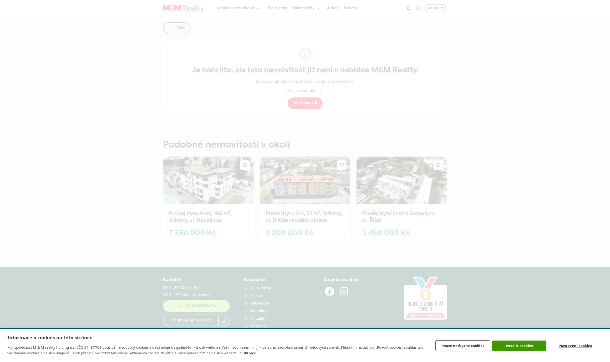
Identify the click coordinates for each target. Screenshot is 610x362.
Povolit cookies (519, 345)
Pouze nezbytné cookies (463, 345)
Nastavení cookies (575, 345)
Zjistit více (247, 353)
